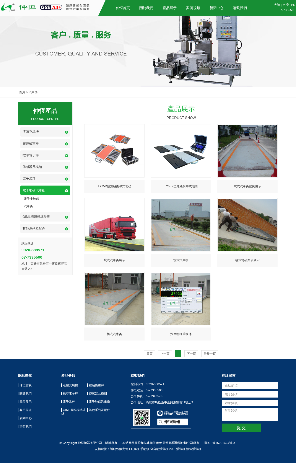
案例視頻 (193, 8)
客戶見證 (26, 410)
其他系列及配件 (99, 410)
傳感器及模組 (98, 393)
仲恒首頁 (123, 8)
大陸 (277, 5)
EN (293, 5)
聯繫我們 (240, 8)
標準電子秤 (70, 393)
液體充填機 (70, 385)
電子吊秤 (69, 401)
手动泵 (144, 449)
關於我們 (146, 8)
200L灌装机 (177, 449)
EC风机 (134, 449)
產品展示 (170, 8)
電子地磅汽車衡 (99, 401)
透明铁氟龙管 (119, 449)
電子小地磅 (31, 199)
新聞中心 (216, 8)
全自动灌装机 (159, 449)
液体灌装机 (193, 449)
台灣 (286, 5)
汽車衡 (28, 206)
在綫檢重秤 (96, 385)
